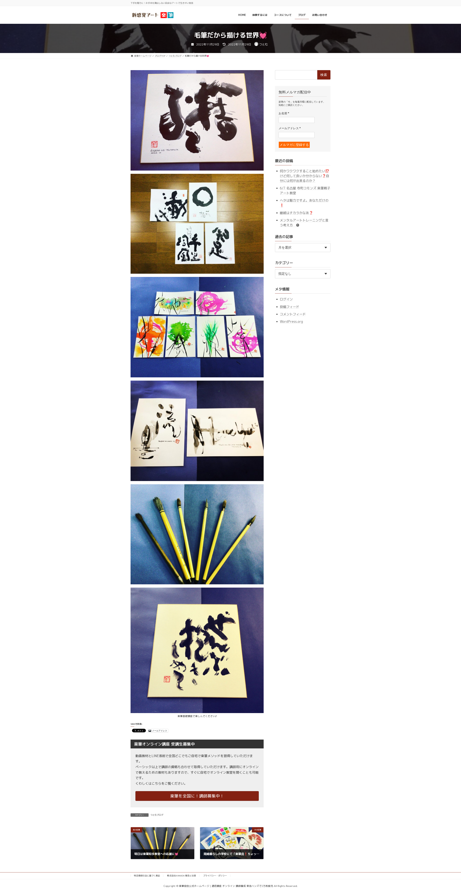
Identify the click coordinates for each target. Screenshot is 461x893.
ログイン (286, 299)
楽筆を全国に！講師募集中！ (197, 796)
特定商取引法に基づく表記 (147, 875)
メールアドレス (290, 128)
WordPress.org (291, 321)
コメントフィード (293, 314)
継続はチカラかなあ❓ (296, 212)
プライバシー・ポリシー (215, 875)
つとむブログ (156, 814)
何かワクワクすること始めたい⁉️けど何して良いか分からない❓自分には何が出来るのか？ (304, 176)
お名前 (284, 113)
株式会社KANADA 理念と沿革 (181, 875)
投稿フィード (289, 306)
